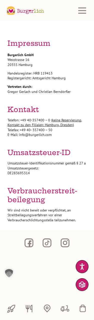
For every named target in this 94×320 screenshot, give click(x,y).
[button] (45, 273)
